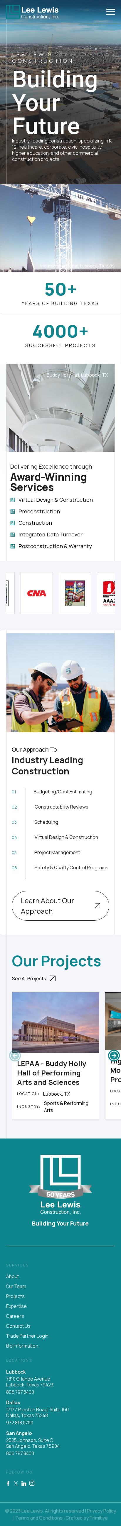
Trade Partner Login (27, 1336)
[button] (114, 1055)
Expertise (16, 1306)
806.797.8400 (20, 1392)
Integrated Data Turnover (51, 535)
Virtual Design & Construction (56, 500)
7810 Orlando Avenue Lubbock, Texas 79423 (29, 1382)
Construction (35, 523)
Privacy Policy (101, 1511)
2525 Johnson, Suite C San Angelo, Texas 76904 (33, 1443)
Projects (15, 1296)
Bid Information (22, 1345)
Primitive (99, 1518)
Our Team (16, 1286)
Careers (15, 1316)
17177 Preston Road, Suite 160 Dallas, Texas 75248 (37, 1413)
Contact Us (18, 1326)
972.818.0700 (19, 1423)
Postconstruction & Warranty (55, 546)
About (12, 1276)
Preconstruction (39, 512)
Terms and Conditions (39, 1518)
